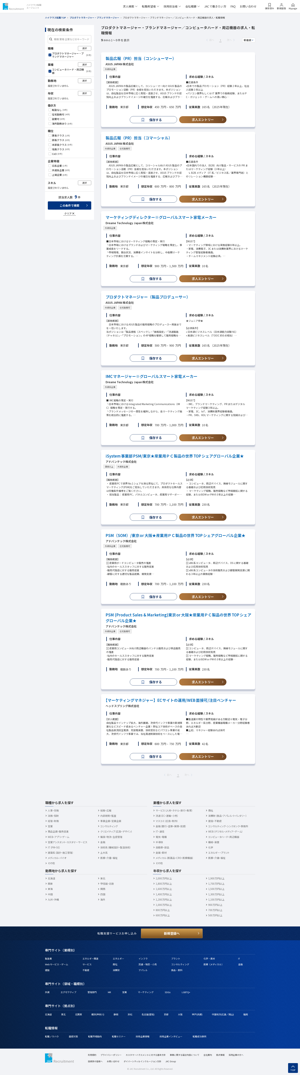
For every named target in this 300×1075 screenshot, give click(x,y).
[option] (70, 55)
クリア (68, 213)
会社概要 (190, 6)
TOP (293, 1070)
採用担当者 (171, 6)
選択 (84, 48)
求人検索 (128, 6)
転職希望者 (149, 6)
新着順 (247, 40)
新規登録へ (172, 933)
